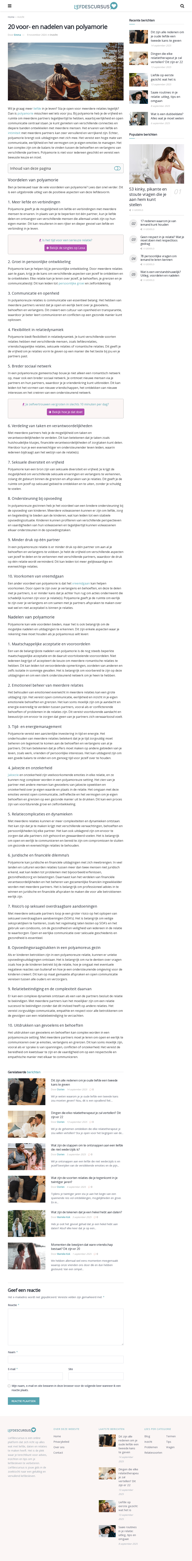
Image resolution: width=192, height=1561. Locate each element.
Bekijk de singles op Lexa (67, 248)
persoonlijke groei (71, 283)
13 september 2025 (77, 1122)
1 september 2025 (82, 1254)
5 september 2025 (76, 1154)
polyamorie (25, 113)
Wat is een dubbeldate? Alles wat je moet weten (167, 116)
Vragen (170, 1447)
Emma (17, 34)
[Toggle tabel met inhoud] (117, 168)
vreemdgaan (81, 583)
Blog (147, 1436)
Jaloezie (13, 775)
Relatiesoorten (153, 1452)
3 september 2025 (82, 1217)
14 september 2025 (77, 1089)
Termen (171, 1436)
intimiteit (14, 133)
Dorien (60, 1089)
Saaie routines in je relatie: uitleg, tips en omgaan (165, 96)
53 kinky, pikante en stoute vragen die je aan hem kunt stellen (148, 196)
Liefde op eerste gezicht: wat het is (163, 77)
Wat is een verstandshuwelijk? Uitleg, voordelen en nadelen (160, 273)
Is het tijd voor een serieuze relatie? (67, 240)
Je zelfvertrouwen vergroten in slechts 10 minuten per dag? (67, 404)
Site (70, 1369)
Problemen (151, 1447)
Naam (13, 1352)
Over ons (58, 1447)
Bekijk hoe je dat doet (66, 412)
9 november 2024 (36, 34)
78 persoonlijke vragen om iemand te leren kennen (158, 258)
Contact (58, 1452)
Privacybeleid (61, 1441)
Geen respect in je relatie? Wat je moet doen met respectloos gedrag (162, 240)
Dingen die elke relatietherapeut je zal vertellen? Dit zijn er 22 (167, 58)
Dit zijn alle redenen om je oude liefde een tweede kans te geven (167, 36)
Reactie (14, 1305)
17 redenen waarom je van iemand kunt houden (158, 222)
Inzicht (20, 17)
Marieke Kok (63, 1217)
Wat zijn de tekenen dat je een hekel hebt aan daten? (86, 1212)
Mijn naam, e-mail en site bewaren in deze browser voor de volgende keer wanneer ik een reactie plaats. (66, 1388)
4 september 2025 (76, 1186)
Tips (168, 1441)
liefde (37, 108)
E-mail (13, 1369)
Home (11, 17)
